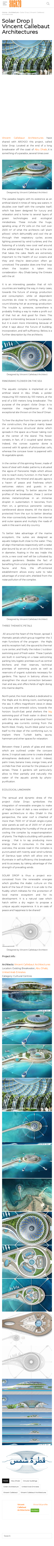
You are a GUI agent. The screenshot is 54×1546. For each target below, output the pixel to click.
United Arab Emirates (13, 972)
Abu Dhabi (41, 149)
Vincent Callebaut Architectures (22, 138)
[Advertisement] (27, 107)
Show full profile (40, 1504)
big (50, 711)
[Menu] (5, 3)
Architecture (14, 12)
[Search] (48, 3)
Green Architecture (11, 1487)
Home (4, 12)
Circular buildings (30, 1481)
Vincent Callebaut (10, 1492)
